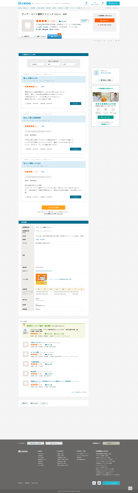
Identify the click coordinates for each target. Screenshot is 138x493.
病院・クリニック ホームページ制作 (105, 469)
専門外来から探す (62, 461)
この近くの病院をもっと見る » (79, 392)
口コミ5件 (49, 384)
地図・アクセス (34, 403)
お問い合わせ (35, 483)
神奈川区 (60, 8)
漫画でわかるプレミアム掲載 (103, 457)
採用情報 (27, 483)
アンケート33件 (60, 333)
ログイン (103, 4)
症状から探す (61, 455)
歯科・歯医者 (41, 8)
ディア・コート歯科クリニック (78, 8)
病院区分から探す (62, 463)
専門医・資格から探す (63, 459)
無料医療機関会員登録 (84, 21)
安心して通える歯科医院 (32, 118)
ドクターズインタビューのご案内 (104, 459)
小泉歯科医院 (35, 362)
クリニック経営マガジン (102, 467)
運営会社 (20, 483)
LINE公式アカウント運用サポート (104, 472)
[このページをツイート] (99, 483)
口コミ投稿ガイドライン (83, 453)
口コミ (43, 403)
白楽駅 (40, 27)
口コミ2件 (49, 354)
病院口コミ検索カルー (23, 8)
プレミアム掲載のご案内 (102, 455)
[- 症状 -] (69, 64)
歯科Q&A (40, 463)
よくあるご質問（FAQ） (83, 455)
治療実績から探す (62, 457)
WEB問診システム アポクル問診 (104, 463)
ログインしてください (106, 72)
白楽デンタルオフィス (38, 342)
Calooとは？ (41, 453)
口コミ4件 (49, 364)
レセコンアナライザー (101, 465)
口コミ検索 (41, 457)
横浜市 (54, 8)
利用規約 (79, 457)
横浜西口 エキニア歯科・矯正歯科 (39, 326)
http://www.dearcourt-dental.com (44, 271)
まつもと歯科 (35, 352)
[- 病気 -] (53, 64)
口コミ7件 (49, 333)
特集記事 (40, 461)
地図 (79, 24)
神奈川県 (48, 8)
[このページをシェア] (94, 483)
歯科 (43, 86)
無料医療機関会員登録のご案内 (103, 453)
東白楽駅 (45, 27)
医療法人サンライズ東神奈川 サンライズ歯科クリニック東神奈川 (51, 381)
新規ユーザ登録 (94, 4)
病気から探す (61, 453)
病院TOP (24, 403)
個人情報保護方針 (81, 459)
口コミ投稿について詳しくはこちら (53, 213)
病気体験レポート (42, 459)
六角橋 (66, 8)
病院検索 (33, 8)
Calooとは (86, 4)
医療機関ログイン (105, 124)
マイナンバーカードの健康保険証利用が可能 (60, 279)
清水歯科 (33, 371)
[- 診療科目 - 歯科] (38, 64)
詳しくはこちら (105, 117)
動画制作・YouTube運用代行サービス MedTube (108, 474)
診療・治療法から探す (63, 465)
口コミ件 (63, 21)
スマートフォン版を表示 (111, 483)
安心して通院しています (32, 163)
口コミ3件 (49, 344)
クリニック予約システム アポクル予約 (105, 461)
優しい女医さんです (30, 78)
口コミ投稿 (41, 465)
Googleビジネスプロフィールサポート (105, 471)
